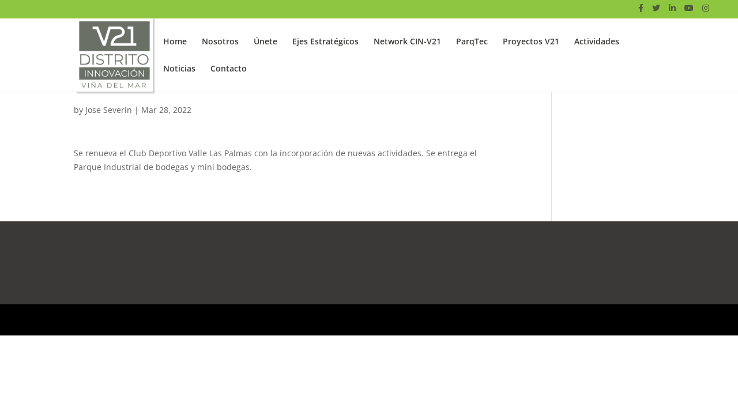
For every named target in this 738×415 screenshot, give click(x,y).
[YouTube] (689, 11)
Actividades (596, 42)
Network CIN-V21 (407, 42)
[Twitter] (656, 11)
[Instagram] (705, 11)
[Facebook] (640, 11)
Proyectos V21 (531, 42)
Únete (265, 42)
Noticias (179, 69)
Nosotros (220, 42)
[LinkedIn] (672, 11)
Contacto (228, 69)
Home (175, 42)
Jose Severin (108, 109)
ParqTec (472, 42)
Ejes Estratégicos (325, 42)
